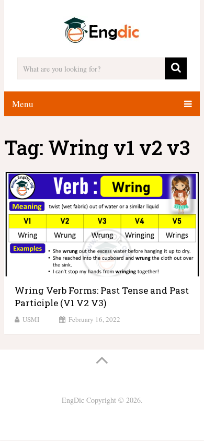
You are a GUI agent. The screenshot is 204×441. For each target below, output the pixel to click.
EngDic (73, 400)
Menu (22, 104)
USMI (30, 319)
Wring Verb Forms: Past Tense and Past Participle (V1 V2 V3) (102, 296)
